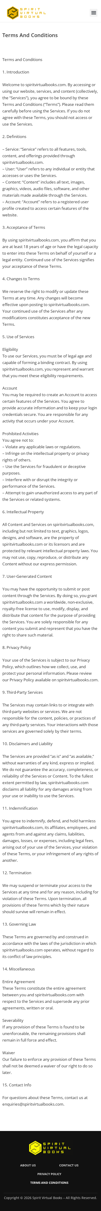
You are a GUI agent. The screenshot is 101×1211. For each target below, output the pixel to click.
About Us (28, 1165)
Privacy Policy (49, 1174)
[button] (93, 13)
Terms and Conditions (49, 1182)
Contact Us (68, 1165)
